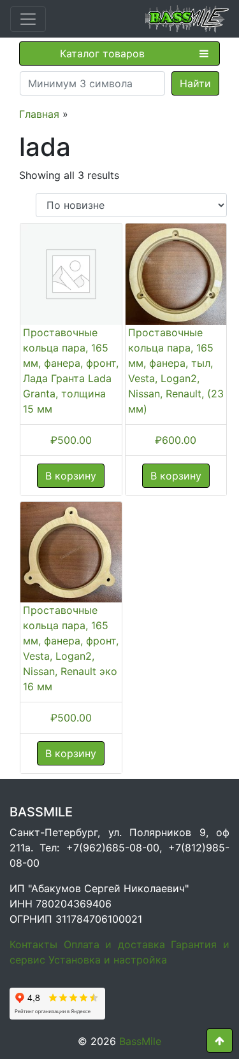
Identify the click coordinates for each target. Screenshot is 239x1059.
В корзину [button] (70, 475)
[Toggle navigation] (28, 19)
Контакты (33, 944)
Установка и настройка (107, 959)
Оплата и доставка (114, 944)
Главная (39, 114)
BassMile (140, 1041)
